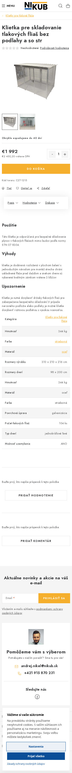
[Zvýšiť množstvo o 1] (64, 154)
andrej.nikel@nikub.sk (39, 665)
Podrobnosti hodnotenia (54, 48)
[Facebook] (37, 696)
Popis (11, 203)
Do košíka (36, 169)
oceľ (64, 352)
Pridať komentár (36, 541)
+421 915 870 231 (39, 672)
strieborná (61, 341)
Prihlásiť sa (54, 598)
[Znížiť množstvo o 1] (52, 154)
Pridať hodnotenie (36, 495)
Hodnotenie (30, 203)
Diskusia (50, 203)
